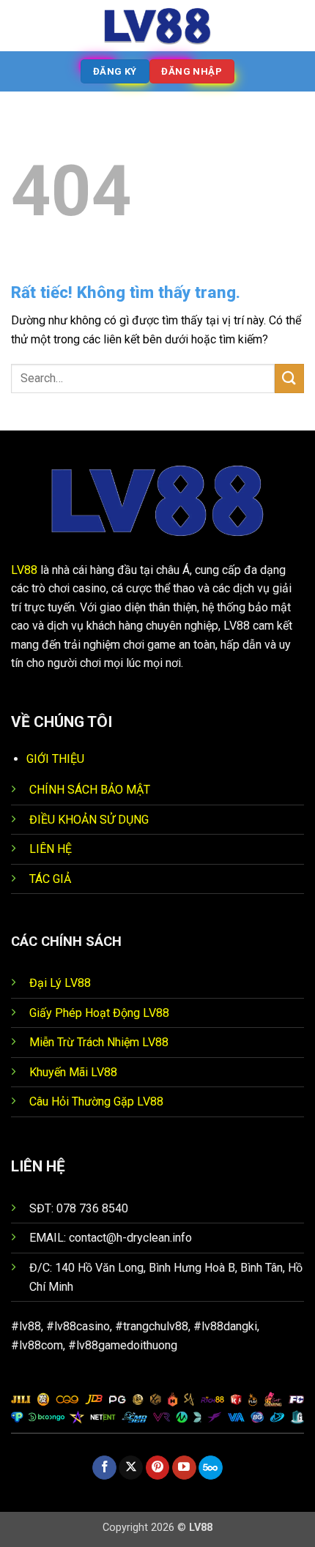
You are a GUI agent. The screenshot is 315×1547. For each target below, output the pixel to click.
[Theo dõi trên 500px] (211, 1467)
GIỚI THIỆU (55, 759)
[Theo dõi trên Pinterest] (158, 1467)
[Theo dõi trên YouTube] (184, 1467)
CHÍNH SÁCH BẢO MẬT (89, 790)
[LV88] (157, 25)
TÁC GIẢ (50, 879)
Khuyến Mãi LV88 (73, 1072)
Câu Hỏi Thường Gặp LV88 (96, 1101)
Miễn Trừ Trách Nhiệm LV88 (98, 1042)
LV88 (24, 570)
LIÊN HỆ (50, 849)
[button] (20, 25)
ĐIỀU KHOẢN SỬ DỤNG (89, 820)
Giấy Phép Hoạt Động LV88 (99, 1013)
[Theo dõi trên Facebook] (104, 1467)
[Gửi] (289, 378)
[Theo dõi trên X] (131, 1467)
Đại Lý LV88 (60, 983)
